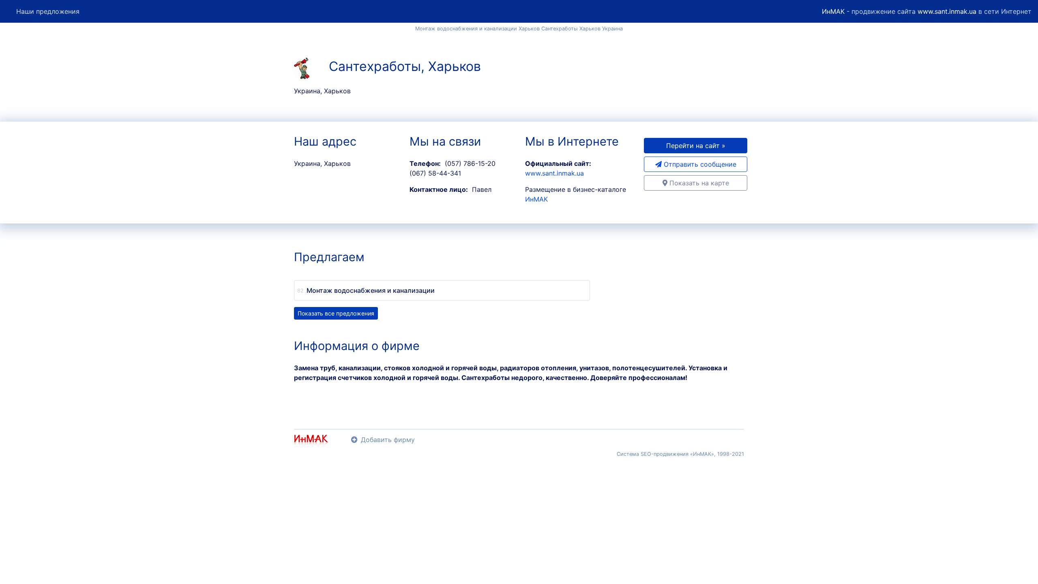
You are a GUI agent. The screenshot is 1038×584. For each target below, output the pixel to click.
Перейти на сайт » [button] (695, 146)
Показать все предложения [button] (336, 313)
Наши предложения (47, 11)
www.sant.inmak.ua (947, 11)
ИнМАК (833, 11)
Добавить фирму (388, 440)
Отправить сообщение (699, 164)
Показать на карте (698, 183)
